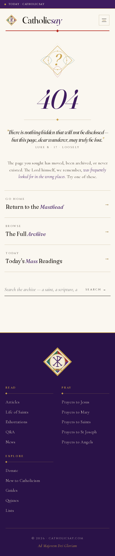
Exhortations (16, 421)
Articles (13, 401)
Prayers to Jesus (75, 401)
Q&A (10, 431)
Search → (96, 290)
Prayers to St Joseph (79, 431)
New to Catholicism (23, 480)
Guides (12, 490)
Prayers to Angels (77, 441)
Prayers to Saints (76, 421)
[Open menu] (104, 20)
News (10, 441)
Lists (10, 510)
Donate (12, 470)
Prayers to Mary (76, 412)
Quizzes (12, 500)
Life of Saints (17, 412)
